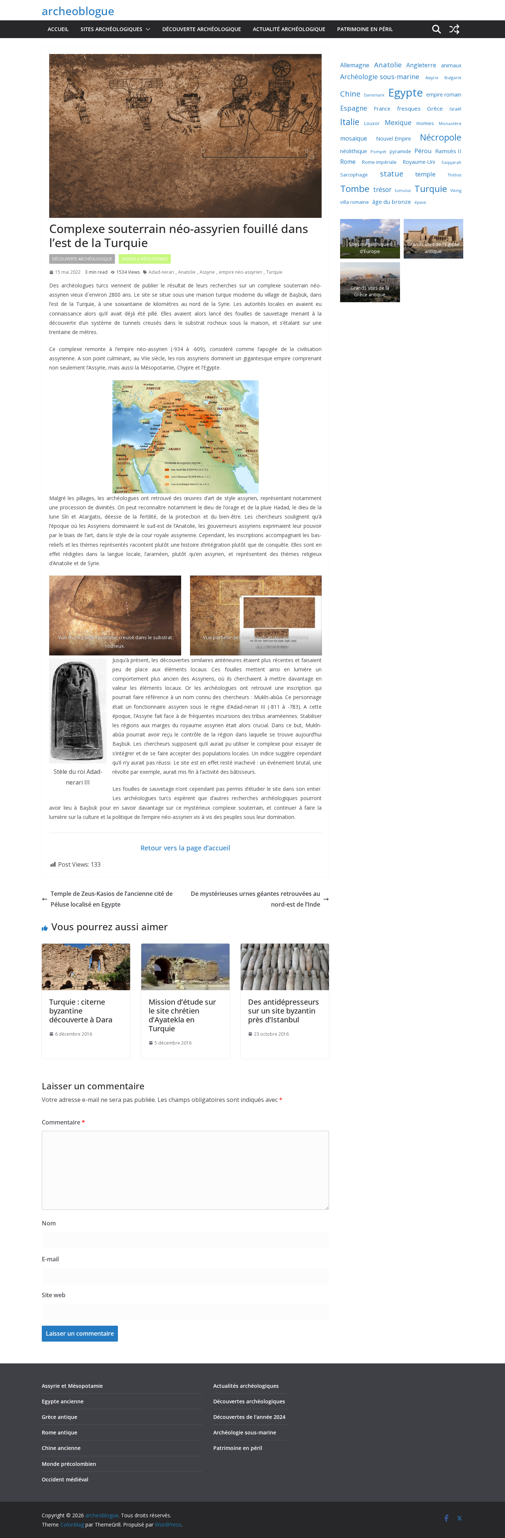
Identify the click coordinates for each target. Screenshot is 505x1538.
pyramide (400, 151)
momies (425, 123)
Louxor (372, 123)
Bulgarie (452, 77)
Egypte (405, 92)
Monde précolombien (69, 1463)
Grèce (435, 108)
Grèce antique (59, 1416)
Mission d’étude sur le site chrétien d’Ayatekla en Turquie (182, 1015)
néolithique (353, 151)
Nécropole (440, 137)
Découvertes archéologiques (249, 1401)
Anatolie (187, 272)
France (382, 108)
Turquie (274, 272)
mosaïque (353, 138)
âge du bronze (391, 201)
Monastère (450, 123)
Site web (53, 1295)
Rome (348, 162)
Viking (455, 190)
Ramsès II (448, 151)
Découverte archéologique (201, 29)
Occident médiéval (65, 1479)
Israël (455, 109)
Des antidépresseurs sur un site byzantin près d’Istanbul (283, 1011)
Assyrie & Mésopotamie (145, 259)
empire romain (443, 94)
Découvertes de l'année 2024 (249, 1416)
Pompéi (378, 151)
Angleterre (421, 65)
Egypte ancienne (63, 1401)
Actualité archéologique (289, 29)
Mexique (398, 122)
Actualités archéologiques (246, 1385)
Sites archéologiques (111, 29)
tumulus (403, 190)
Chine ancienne (61, 1447)
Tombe (354, 188)
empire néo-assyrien (240, 272)
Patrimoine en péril (365, 29)
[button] (146, 29)
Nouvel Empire (393, 138)
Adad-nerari (161, 272)
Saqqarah (451, 162)
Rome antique (59, 1432)
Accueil (58, 29)
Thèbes (454, 175)
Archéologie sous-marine (379, 76)
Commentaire (63, 1122)
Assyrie (207, 272)
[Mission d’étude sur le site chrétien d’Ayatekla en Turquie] (185, 949)
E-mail (50, 1259)
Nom (49, 1223)
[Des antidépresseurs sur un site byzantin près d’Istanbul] (285, 949)
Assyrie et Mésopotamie (72, 1385)
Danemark (374, 95)
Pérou (423, 150)
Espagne (353, 108)
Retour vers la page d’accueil (185, 847)
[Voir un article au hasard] (454, 29)
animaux (451, 65)
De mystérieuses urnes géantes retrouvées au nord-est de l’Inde (255, 899)
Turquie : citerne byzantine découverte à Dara (80, 1011)
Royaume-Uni (419, 161)
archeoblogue (78, 10)
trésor (382, 189)
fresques (409, 108)
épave (420, 202)
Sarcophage (354, 174)
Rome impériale (379, 162)
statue (391, 173)
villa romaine (354, 202)
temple (425, 174)
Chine (350, 94)
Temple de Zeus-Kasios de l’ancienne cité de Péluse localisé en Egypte (112, 899)
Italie (349, 122)
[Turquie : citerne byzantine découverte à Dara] (86, 949)
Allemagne (354, 65)
